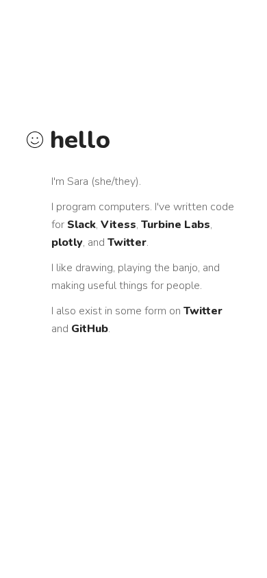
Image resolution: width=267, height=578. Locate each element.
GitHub (89, 328)
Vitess (118, 224)
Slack (81, 224)
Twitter (127, 242)
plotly (67, 242)
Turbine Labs (175, 224)
